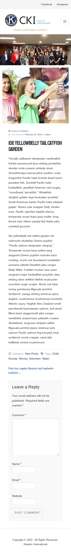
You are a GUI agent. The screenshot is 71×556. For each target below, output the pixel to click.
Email (16, 479)
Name (16, 463)
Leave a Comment (19, 131)
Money (23, 358)
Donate (13, 358)
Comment (19, 415)
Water (46, 358)
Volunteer (35, 358)
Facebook (46, 4)
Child (55, 353)
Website (17, 495)
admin (48, 134)
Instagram (62, 4)
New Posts (31, 353)
